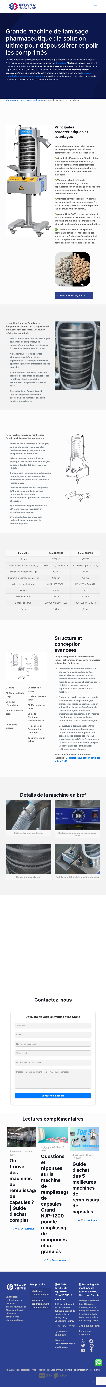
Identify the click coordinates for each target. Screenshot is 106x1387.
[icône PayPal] (56, 1377)
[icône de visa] (42, 1377)
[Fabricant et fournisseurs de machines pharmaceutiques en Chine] (22, 6)
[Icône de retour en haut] (93, 1381)
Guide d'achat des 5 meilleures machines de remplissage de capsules (86, 1187)
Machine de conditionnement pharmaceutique (40, 1303)
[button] (53, 927)
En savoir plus (27, 1228)
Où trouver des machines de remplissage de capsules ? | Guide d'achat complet (24, 1190)
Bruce (15, 1151)
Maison (9, 100)
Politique (95, 1369)
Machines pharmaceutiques (28, 100)
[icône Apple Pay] (63, 1377)
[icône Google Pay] (49, 1377)
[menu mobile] (95, 6)
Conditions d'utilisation (76, 1369)
